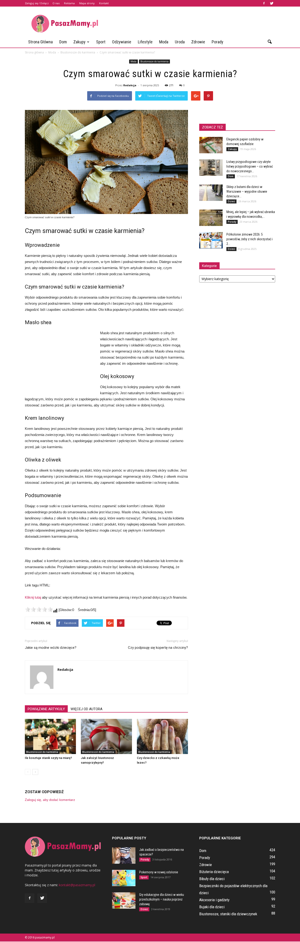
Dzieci (231, 201)
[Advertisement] (190, 23)
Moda (163, 41)
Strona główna (40, 41)
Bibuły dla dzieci (212, 878)
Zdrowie (198, 41)
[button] (269, 42)
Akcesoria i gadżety (214, 899)
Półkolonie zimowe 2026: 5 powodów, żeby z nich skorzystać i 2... (249, 239)
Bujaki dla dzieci (212, 906)
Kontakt (104, 3)
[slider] (39, 609)
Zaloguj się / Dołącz (37, 3)
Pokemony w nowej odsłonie (158, 872)
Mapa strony (87, 3)
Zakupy (79, 41)
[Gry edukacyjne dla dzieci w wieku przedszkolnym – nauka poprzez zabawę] (123, 900)
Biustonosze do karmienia (154, 61)
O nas (56, 3)
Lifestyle (145, 41)
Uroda (180, 41)
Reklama (69, 3)
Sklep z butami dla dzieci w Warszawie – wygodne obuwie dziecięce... (246, 191)
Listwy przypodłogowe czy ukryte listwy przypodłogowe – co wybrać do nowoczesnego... (249, 166)
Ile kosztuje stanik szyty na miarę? (48, 758)
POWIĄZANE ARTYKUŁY (46, 709)
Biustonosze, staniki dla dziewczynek (228, 914)
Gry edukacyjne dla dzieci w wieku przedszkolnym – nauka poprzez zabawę (161, 899)
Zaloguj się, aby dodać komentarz (50, 800)
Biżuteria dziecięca (214, 871)
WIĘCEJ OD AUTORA (86, 709)
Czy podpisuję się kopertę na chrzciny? (158, 648)
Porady (217, 41)
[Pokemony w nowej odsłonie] (123, 878)
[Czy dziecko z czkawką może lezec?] (162, 736)
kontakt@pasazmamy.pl (77, 885)
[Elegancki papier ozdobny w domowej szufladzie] (211, 145)
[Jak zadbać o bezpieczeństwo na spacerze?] (123, 855)
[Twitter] (271, 3)
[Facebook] (263, 3)
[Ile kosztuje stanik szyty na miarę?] (50, 736)
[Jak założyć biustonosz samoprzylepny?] (106, 736)
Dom (63, 41)
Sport (100, 41)
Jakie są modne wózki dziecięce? (50, 648)
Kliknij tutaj (33, 597)
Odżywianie (121, 41)
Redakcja (129, 85)
